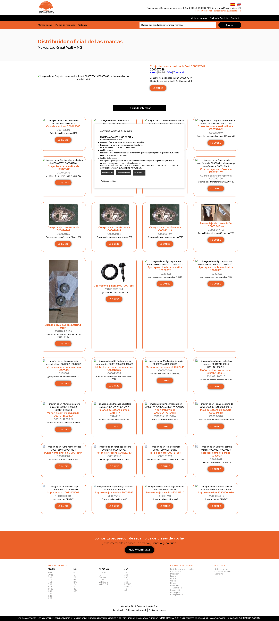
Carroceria (175, 571)
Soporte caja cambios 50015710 (165, 492)
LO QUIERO (158, 88)
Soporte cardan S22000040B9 (216, 492)
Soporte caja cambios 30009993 (114, 492)
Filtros (173, 583)
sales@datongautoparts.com (227, 10)
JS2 (126, 575)
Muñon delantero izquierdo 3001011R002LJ (63, 414)
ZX (75, 584)
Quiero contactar (139, 549)
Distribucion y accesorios (182, 569)
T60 (50, 582)
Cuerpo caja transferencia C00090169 (63, 229)
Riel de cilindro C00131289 (165, 452)
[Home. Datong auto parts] (46, 13)
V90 (50, 572)
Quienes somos (199, 18)
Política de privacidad (136, 610)
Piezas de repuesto (65, 24)
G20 (50, 596)
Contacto (235, 18)
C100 (50, 589)
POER (101, 579)
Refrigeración (176, 595)
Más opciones (139, 173)
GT (75, 577)
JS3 (126, 577)
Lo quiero (215, 188)
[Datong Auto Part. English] (239, 5)
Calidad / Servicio (219, 18)
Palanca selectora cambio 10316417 (114, 411)
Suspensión (175, 590)
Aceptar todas (108, 173)
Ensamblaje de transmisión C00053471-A (216, 225)
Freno (173, 576)
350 (75, 591)
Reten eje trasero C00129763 (114, 452)
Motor (173, 578)
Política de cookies (157, 610)
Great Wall (105, 569)
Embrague (175, 592)
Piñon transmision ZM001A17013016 (165, 411)
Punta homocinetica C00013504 (63, 452)
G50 (50, 591)
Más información (170, 618)
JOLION (102, 577)
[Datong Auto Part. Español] (232, 5)
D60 (50, 577)
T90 (50, 584)
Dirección (174, 574)
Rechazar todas (123, 173)
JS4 (126, 579)
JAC (126, 569)
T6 (125, 589)
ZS (75, 589)
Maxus (153, 72)
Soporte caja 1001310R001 (63, 492)
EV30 (50, 575)
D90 (50, 593)
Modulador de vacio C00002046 (165, 367)
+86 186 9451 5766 (203, 10)
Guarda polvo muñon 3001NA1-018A (63, 326)
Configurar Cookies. (250, 618)
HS (75, 579)
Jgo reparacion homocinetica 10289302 (165, 269)
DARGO (102, 572)
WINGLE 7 (103, 584)
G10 (50, 579)
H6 (100, 575)
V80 (169, 72)
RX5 (75, 582)
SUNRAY (128, 586)
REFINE (127, 584)
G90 (50, 598)
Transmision (179, 72)
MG (75, 569)
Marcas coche (45, 24)
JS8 (126, 582)
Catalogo (82, 24)
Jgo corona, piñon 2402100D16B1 (114, 285)
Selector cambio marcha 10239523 (215, 454)
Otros (173, 581)
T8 (125, 591)
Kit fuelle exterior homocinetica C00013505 (114, 368)
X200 (126, 572)
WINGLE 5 (103, 582)
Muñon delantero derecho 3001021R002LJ (215, 371)
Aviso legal (118, 610)
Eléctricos (175, 585)
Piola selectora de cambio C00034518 (215, 411)
